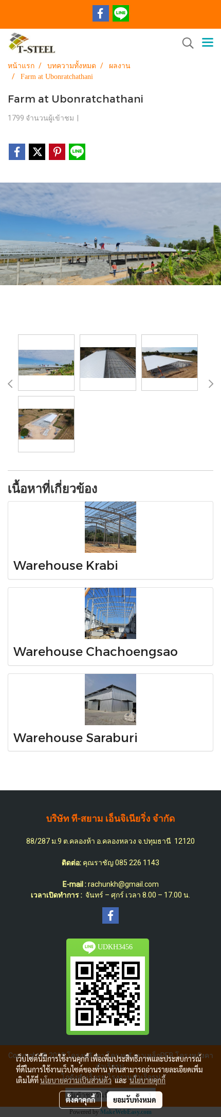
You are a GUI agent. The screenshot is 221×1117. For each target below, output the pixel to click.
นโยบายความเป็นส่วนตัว (76, 1080)
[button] (184, 43)
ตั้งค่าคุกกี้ (80, 1099)
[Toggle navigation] (207, 43)
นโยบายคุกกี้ (147, 1080)
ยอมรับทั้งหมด (134, 1099)
